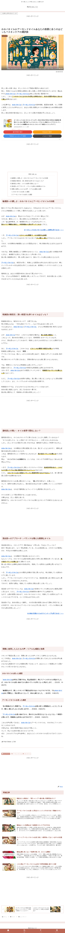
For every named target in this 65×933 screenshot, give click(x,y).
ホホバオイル (10, 94)
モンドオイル (24, 94)
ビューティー (7, 753)
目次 (30, 174)
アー (18, 94)
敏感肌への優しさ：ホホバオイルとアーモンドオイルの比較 (30, 178)
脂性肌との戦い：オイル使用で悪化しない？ (25, 183)
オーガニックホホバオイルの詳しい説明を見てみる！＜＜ (44, 230)
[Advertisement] (32, 21)
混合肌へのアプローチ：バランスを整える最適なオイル (28, 186)
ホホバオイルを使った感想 (21, 191)
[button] (60, 630)
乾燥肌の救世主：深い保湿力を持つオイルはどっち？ (28, 181)
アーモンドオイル (17, 753)
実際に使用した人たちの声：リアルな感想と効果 (26, 189)
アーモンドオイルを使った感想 (22, 194)
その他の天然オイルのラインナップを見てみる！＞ (44, 613)
